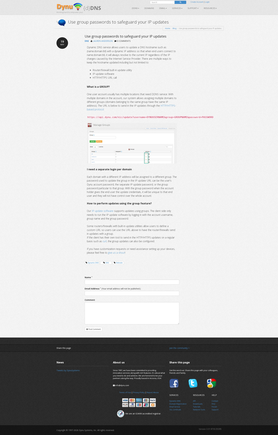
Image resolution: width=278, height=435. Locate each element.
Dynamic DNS (93, 263)
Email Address (92, 288)
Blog (174, 28)
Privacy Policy (139, 392)
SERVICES (176, 8)
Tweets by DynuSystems (68, 370)
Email (162, 8)
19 (62, 43)
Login (207, 2)
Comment (90, 300)
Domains (149, 8)
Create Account (197, 2)
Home (167, 28)
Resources (209, 8)
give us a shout (116, 252)
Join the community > (179, 348)
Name (88, 277)
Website (119, 263)
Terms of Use (125, 392)
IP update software (102, 211)
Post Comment (94, 329)
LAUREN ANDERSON (103, 41)
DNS (87, 41)
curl (105, 241)
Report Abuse (153, 392)
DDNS (135, 8)
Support (192, 8)
